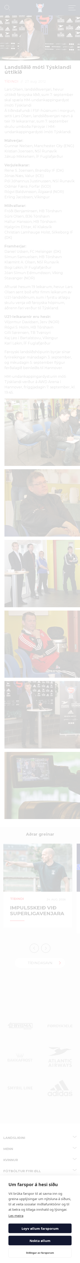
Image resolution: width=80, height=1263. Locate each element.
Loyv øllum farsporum (40, 1228)
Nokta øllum (40, 1240)
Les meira (15, 1215)
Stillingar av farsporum (40, 1252)
